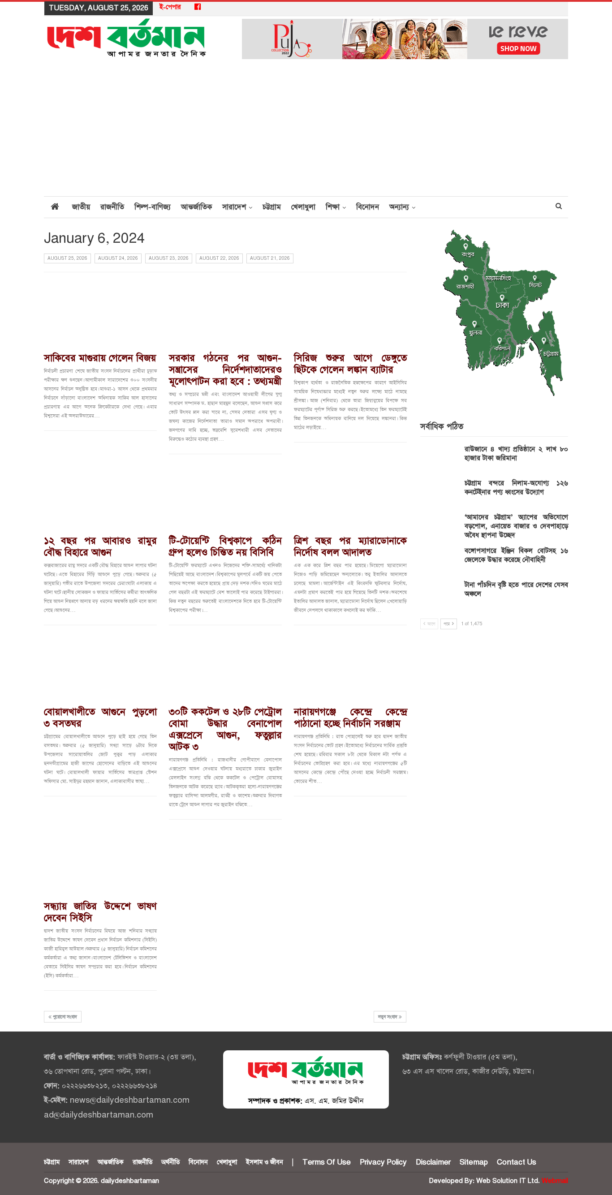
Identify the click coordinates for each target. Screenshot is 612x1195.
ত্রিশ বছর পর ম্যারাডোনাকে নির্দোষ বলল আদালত (350, 546)
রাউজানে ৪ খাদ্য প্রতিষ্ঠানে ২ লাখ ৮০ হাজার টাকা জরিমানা (516, 453)
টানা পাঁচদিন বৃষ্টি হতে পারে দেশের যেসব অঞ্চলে (516, 589)
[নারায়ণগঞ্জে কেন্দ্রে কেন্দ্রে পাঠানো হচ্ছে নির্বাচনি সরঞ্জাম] (350, 668)
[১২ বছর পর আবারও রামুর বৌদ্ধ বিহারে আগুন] (100, 496)
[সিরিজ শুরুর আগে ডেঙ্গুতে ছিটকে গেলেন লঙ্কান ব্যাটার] (350, 313)
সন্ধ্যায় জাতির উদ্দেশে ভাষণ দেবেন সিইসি (100, 912)
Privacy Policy (383, 1162)
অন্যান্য (399, 207)
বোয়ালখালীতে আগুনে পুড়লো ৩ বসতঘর (100, 718)
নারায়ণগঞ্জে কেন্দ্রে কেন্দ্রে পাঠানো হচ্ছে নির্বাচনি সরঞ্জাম (350, 718)
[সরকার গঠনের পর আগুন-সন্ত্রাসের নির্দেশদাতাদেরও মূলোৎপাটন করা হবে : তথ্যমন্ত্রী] (225, 313)
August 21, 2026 (270, 258)
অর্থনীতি (170, 1162)
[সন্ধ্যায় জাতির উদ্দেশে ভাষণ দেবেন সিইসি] (100, 862)
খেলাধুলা (303, 207)
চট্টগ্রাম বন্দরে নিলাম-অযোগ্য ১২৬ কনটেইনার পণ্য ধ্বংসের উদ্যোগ (516, 487)
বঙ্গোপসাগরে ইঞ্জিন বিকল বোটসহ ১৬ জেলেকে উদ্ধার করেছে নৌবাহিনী (516, 555)
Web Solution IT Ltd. (508, 1181)
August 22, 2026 (219, 258)
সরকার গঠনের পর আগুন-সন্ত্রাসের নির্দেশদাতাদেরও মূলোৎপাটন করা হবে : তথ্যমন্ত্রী (225, 370)
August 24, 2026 (118, 258)
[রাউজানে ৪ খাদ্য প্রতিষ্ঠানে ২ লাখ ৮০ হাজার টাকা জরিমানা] (439, 459)
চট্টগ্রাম (272, 207)
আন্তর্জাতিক (196, 207)
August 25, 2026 (67, 258)
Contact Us (516, 1162)
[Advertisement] (306, 128)
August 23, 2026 (169, 258)
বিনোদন (367, 207)
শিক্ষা (333, 207)
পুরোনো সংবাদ (64, 1017)
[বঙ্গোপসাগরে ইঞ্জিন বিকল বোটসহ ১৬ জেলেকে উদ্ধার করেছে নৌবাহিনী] (439, 560)
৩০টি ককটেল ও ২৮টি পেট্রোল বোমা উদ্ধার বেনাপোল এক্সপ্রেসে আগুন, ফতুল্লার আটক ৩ (225, 729)
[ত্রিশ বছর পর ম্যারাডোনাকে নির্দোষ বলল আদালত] (350, 496)
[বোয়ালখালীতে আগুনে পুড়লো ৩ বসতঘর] (100, 668)
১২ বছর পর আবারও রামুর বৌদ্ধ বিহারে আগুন (100, 546)
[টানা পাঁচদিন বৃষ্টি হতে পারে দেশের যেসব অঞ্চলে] (439, 594)
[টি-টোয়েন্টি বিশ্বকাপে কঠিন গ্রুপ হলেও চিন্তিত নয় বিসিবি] (225, 496)
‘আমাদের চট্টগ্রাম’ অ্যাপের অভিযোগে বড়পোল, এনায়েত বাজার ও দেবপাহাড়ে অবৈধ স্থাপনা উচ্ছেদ (516, 526)
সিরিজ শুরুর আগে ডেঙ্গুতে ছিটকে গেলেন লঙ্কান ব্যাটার (350, 364)
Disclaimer (433, 1162)
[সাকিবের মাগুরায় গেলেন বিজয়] (100, 313)
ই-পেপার (170, 7)
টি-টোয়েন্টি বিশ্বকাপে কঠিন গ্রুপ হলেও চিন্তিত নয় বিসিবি (225, 546)
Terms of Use (326, 1162)
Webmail (555, 1181)
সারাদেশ (234, 207)
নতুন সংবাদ (388, 1017)
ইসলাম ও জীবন (264, 1162)
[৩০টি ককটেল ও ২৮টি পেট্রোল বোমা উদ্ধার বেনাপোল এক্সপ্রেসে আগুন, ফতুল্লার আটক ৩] (225, 668)
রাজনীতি (112, 207)
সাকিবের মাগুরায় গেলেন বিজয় (100, 358)
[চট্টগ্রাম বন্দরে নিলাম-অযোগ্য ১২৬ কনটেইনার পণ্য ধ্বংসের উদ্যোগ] (439, 493)
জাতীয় (81, 207)
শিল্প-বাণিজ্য (152, 207)
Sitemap (474, 1162)
